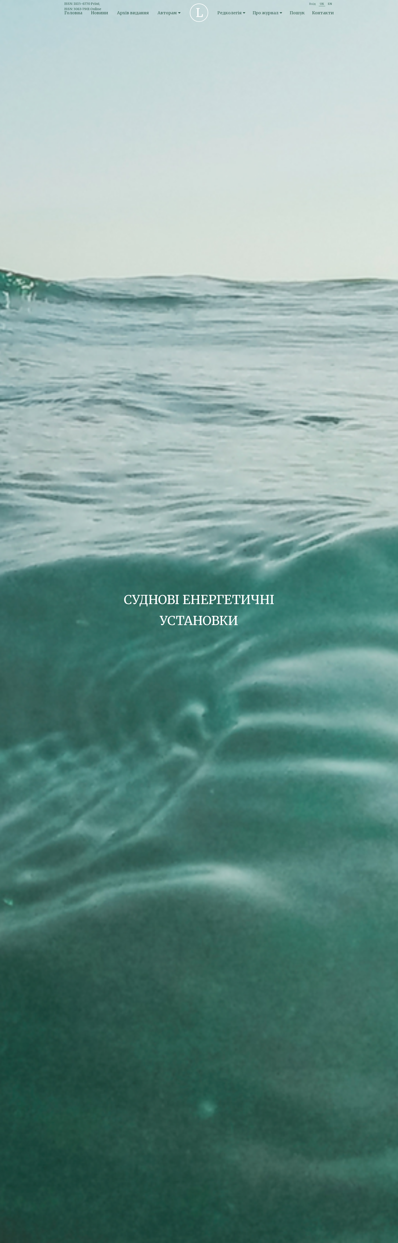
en (330, 4)
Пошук (297, 12)
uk (322, 4)
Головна (73, 12)
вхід (312, 4)
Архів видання (133, 12)
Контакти (323, 12)
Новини (99, 12)
